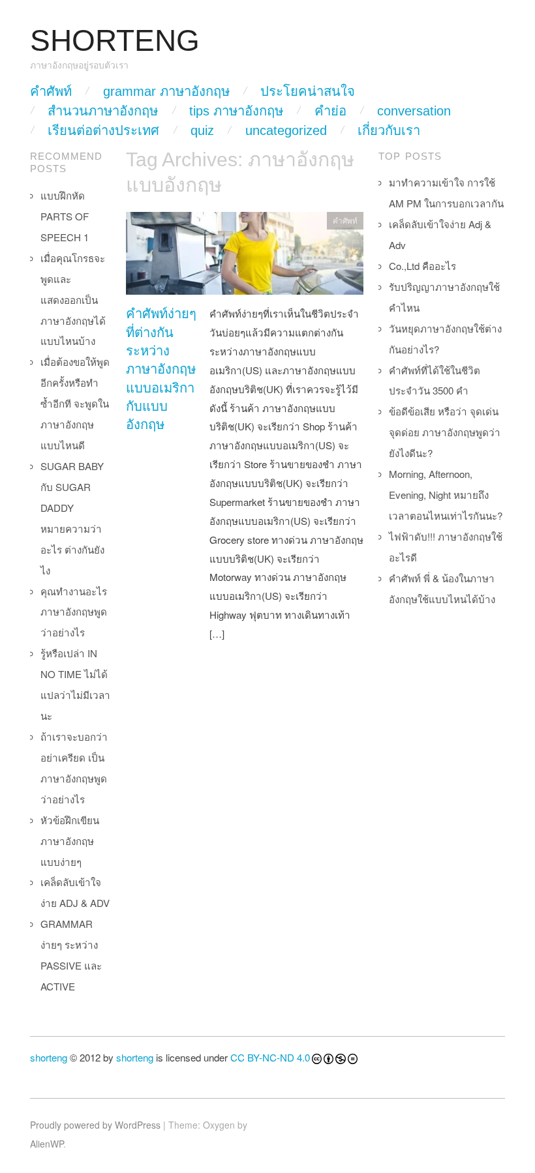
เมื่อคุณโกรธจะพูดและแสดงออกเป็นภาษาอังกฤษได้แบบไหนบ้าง (73, 299)
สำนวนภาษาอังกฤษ (103, 110)
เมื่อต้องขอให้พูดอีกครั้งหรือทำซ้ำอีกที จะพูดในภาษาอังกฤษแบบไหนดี (75, 403)
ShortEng (115, 40)
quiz (202, 130)
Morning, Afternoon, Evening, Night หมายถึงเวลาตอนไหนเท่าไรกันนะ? (445, 494)
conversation (414, 110)
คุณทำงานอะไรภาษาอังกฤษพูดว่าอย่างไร (73, 612)
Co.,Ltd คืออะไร (422, 266)
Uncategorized (286, 130)
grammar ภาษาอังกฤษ (166, 91)
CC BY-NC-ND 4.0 (270, 1057)
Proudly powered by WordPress (95, 1124)
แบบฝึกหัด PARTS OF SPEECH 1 (64, 216)
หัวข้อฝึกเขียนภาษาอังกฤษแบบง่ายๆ (69, 841)
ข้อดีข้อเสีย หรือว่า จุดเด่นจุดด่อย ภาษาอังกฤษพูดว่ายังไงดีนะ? (444, 432)
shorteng (48, 1057)
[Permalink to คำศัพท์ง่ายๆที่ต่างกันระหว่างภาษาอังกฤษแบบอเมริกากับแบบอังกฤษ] (244, 256)
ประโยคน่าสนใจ (307, 91)
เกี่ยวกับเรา (389, 130)
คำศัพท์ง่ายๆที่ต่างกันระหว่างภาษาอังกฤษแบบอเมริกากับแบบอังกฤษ (161, 369)
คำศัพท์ (51, 91)
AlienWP (46, 1143)
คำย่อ (330, 110)
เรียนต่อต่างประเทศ (103, 130)
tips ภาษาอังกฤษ (236, 110)
